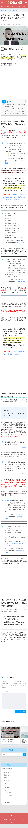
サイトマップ (21, 6)
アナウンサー (7, 790)
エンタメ (4, 784)
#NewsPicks (8, 545)
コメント (5, 691)
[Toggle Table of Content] (23, 101)
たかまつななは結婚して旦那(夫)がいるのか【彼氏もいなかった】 (15, 105)
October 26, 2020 (21, 281)
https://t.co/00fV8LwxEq (16, 543)
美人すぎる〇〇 (8, 780)
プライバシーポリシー (11, 6)
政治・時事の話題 (7, 769)
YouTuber (11, 721)
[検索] (24, 754)
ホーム (2, 6)
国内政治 (6, 772)
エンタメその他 (8, 795)
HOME (15, 816)
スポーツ (4, 799)
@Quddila (8, 500)
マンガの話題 (7, 793)
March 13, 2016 (20, 242)
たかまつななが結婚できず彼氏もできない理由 (14, 109)
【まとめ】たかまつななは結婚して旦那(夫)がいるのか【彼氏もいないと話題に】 (15, 112)
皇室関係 (6, 778)
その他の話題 (6, 802)
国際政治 (6, 775)
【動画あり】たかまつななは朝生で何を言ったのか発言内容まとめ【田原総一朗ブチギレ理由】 (14, 197)
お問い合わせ (7, 819)
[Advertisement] (14, 82)
